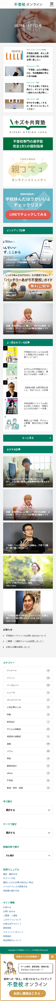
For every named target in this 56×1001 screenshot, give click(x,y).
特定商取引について (12, 940)
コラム (28, 751)
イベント (28, 678)
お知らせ (7, 907)
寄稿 (28, 758)
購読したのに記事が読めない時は (18, 882)
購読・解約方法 (10, 874)
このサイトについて (12, 919)
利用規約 (7, 936)
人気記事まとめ (28, 707)
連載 (28, 744)
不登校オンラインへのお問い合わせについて (26, 635)
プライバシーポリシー (13, 932)
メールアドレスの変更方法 (15, 886)
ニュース (28, 692)
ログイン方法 (9, 878)
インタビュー (28, 685)
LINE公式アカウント (12, 924)
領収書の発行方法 (11, 890)
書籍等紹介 (28, 766)
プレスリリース (28, 700)
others (28, 773)
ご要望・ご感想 (10, 915)
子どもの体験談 (28, 729)
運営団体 (7, 928)
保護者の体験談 (28, 736)
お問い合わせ (9, 911)
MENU (52, 6)
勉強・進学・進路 (28, 788)
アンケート (28, 670)
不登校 (28, 780)
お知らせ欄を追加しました (18, 647)
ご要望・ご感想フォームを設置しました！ (25, 641)
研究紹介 (28, 722)
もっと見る (28, 438)
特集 (28, 714)
